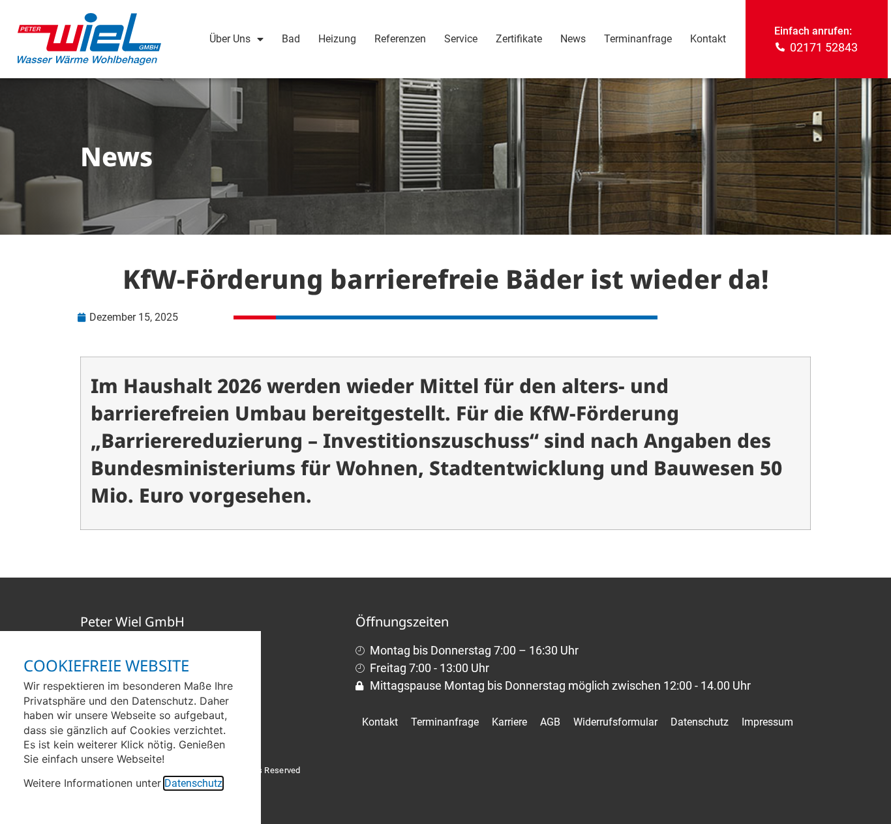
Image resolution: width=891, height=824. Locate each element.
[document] (445, 412)
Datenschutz (193, 783)
